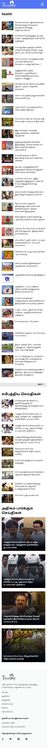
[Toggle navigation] (42, 4)
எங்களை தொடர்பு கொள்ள (13, 727)
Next (40, 385)
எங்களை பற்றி (8, 723)
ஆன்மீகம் (6, 696)
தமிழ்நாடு (6, 700)
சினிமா (5, 708)
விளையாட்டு (7, 704)
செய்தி (5, 692)
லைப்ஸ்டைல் (7, 712)
